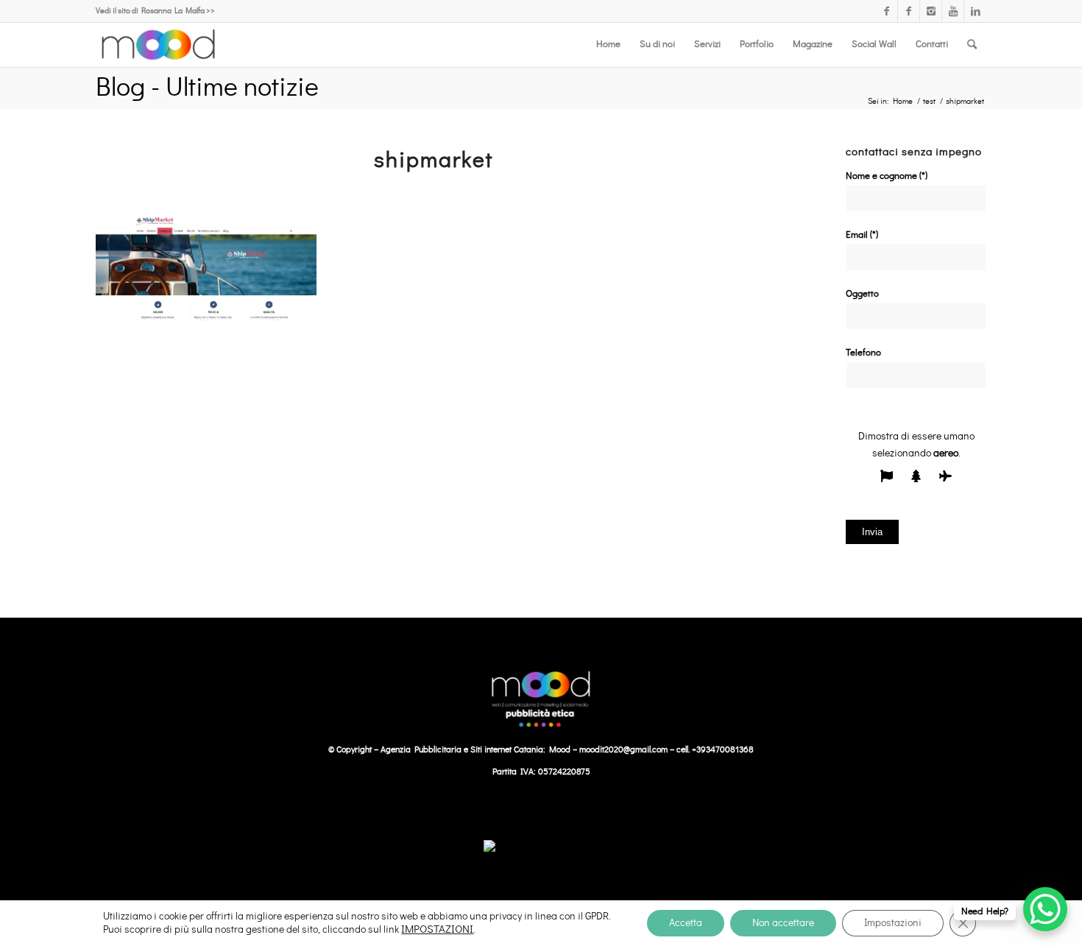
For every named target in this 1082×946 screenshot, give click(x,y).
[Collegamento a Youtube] (952, 11)
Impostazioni (893, 923)
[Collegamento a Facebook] (886, 11)
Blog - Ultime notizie (207, 87)
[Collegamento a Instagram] (930, 11)
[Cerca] (972, 45)
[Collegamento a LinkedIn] (975, 11)
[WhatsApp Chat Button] (1045, 909)
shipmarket (433, 160)
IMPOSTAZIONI (437, 929)
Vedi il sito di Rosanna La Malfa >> (155, 11)
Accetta (685, 923)
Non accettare (783, 923)
